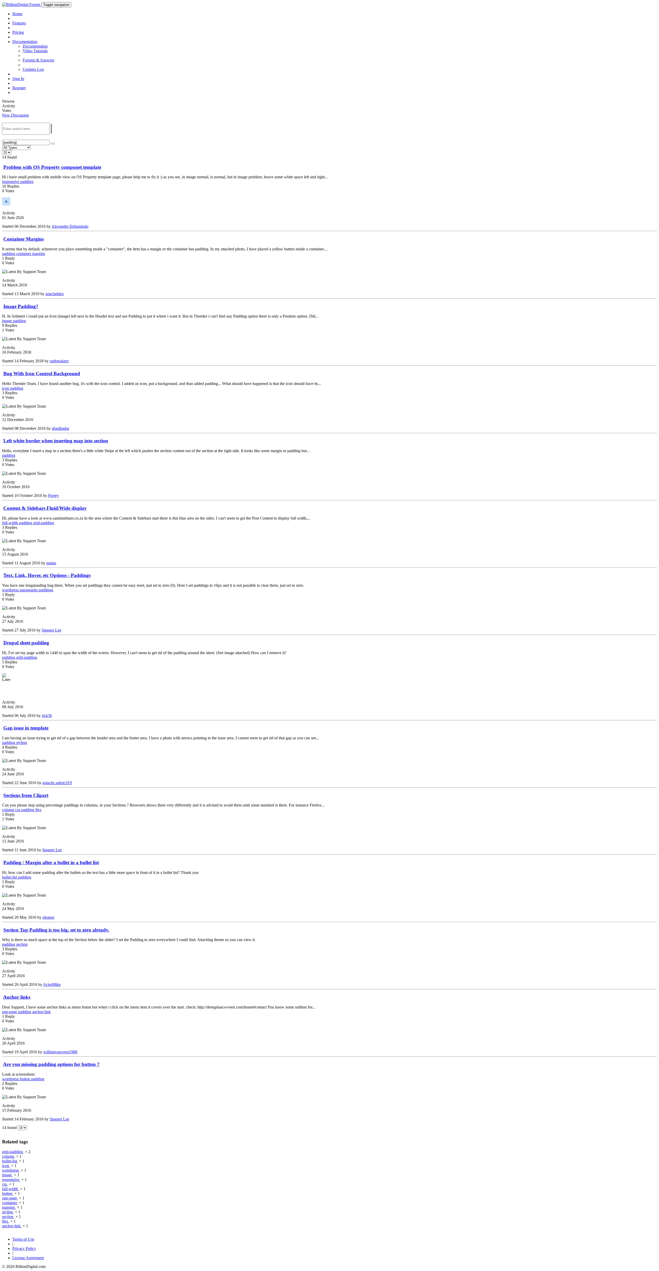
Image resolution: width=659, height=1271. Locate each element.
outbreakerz (59, 361)
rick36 (47, 715)
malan (51, 563)
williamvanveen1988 (60, 1052)
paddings (46, 590)
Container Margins (23, 239)
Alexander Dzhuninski (69, 226)
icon (6, 388)
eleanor (48, 917)
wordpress (11, 590)
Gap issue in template (25, 728)
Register (19, 88)
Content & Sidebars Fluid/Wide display (45, 508)
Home (17, 14)
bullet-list (10, 877)
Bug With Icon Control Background (41, 373)
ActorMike (52, 984)
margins (38, 253)
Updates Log (33, 69)
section (22, 944)
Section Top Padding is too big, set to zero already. (56, 930)
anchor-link (41, 1012)
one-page (10, 1012)
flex (38, 810)
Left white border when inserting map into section (55, 440)
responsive (11, 181)
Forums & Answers (38, 60)
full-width (10, 523)
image (7, 321)
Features (19, 23)
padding (26, 181)
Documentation (35, 46)
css (18, 810)
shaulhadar (60, 428)
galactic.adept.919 (57, 783)
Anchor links (16, 997)
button (25, 1079)
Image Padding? (20, 306)
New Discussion (15, 115)
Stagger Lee (51, 630)
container (24, 253)
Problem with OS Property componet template (52, 167)
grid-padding (43, 523)
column (8, 810)
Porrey (53, 495)
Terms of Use (23, 1239)
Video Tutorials (35, 51)
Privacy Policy (24, 1248)
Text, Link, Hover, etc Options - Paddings (47, 575)
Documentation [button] (24, 41)
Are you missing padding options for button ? (51, 1064)
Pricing (18, 32)
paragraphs (29, 590)
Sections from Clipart (25, 795)
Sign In (18, 78)
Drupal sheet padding (26, 642)
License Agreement (28, 1258)
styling (21, 742)
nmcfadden (55, 294)
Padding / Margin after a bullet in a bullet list (51, 862)
